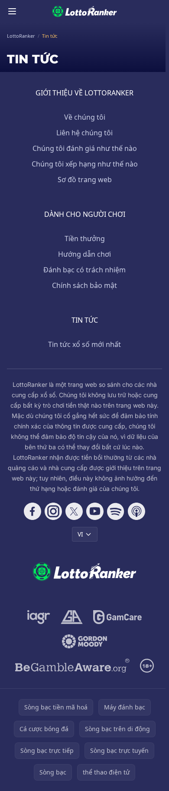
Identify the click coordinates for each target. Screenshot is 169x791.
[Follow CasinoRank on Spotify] (115, 511)
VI (80, 534)
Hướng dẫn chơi (84, 254)
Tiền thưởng (85, 238)
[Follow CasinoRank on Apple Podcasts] (136, 511)
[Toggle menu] (12, 11)
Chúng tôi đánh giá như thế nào (84, 148)
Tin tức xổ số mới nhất (84, 344)
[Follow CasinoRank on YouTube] (95, 511)
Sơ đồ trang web (85, 179)
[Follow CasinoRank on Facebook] (32, 511)
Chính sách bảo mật (84, 285)
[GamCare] (117, 617)
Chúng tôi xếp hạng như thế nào (85, 164)
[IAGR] (38, 617)
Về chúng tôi (84, 117)
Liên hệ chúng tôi (84, 132)
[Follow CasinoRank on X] (74, 511)
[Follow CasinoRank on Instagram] (53, 511)
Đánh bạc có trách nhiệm (84, 270)
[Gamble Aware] (72, 666)
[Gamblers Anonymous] (72, 617)
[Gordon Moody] (84, 641)
